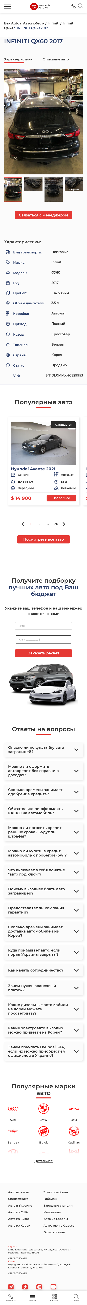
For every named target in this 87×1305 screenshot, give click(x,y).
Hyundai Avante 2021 (33, 468)
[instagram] (39, 1286)
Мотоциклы (52, 1212)
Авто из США (18, 1212)
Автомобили (34, 23)
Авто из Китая (19, 1219)
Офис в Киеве (54, 1232)
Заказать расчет (43, 653)
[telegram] (11, 1286)
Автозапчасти (18, 1192)
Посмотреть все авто (43, 539)
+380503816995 (73, 6)
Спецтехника (18, 1199)
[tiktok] (25, 1286)
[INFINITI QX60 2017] (43, 121)
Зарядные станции (58, 1205)
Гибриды (50, 1199)
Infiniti (53, 23)
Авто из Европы (56, 1219)
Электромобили (56, 1192)
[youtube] (53, 1286)
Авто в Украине (20, 1205)
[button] (7, 6)
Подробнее (61, 498)
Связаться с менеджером (43, 215)
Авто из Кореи (19, 1225)
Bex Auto (11, 23)
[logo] (40, 6)
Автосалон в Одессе (59, 1225)
